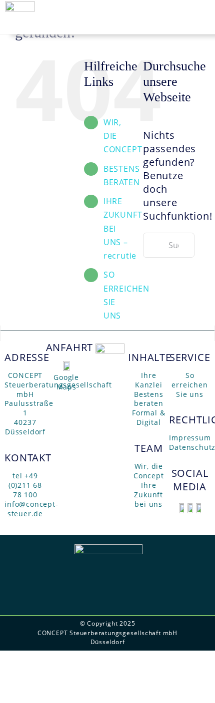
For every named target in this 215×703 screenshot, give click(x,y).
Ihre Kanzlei (148, 379)
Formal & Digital (148, 417)
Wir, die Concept (149, 470)
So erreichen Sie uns (190, 384)
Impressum (189, 437)
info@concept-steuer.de (31, 508)
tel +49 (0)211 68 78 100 (25, 485)
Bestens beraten (149, 398)
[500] (110, 347)
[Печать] (181, 506)
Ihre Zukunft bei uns (148, 494)
